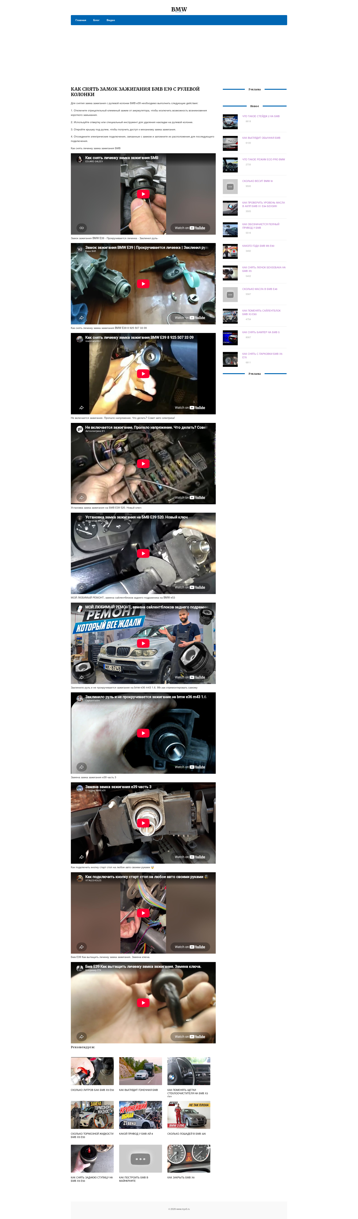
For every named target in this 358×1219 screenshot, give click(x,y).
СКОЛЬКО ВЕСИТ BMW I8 (257, 181)
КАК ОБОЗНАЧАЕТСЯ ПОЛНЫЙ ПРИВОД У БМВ (260, 225)
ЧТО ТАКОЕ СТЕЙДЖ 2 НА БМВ (261, 116)
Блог (96, 20)
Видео (111, 20)
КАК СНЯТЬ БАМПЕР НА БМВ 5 (261, 332)
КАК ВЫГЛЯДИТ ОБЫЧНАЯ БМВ (261, 137)
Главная (81, 20)
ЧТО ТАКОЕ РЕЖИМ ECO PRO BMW (263, 159)
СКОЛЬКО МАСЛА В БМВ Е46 (259, 289)
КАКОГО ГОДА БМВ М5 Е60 (258, 245)
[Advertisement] (179, 53)
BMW (179, 9)
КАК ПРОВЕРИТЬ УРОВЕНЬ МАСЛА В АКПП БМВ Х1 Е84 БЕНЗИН (263, 204)
